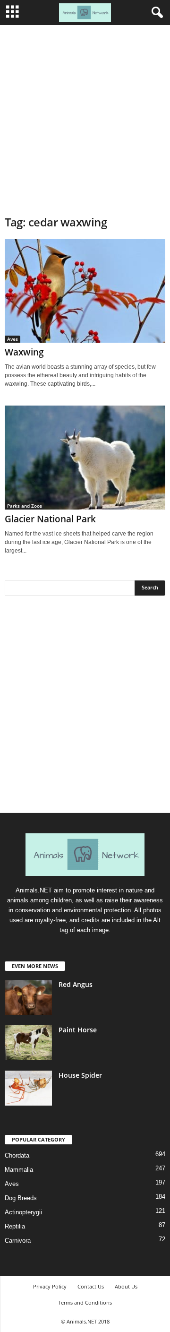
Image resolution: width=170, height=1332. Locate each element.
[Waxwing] (85, 291)
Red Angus (76, 984)
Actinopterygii (23, 1212)
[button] (155, 12)
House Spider (80, 1075)
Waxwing (24, 352)
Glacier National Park (50, 519)
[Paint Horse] (28, 1043)
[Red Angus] (28, 997)
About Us (126, 1286)
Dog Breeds (21, 1198)
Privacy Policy (50, 1286)
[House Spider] (28, 1088)
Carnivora (18, 1240)
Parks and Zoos (24, 505)
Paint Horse (78, 1029)
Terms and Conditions (85, 1302)
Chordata (17, 1155)
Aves (12, 339)
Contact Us (90, 1286)
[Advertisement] (85, 115)
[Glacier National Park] (85, 457)
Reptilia (15, 1226)
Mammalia (19, 1169)
